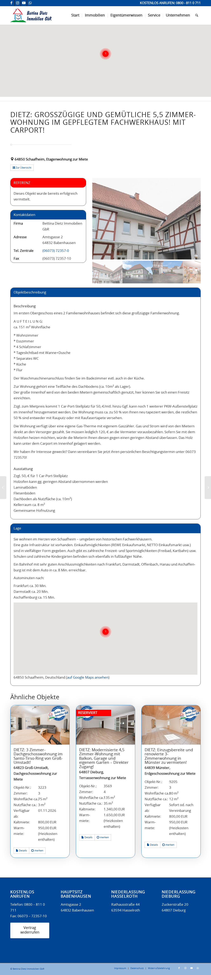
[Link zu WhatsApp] (30, 3)
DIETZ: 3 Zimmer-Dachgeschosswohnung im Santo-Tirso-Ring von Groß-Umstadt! (38, 756)
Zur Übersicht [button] (23, 167)
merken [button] (38, 850)
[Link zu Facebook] (11, 3)
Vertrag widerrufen (29, 930)
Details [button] (22, 850)
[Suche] (197, 15)
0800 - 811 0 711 (188, 3)
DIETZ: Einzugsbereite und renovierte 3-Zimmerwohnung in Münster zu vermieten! (169, 756)
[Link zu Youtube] (24, 3)
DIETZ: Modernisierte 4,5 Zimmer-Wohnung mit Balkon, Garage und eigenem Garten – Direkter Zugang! (104, 758)
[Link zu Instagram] (18, 3)
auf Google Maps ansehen (87, 677)
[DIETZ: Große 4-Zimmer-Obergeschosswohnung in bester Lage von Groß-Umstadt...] (3, 487)
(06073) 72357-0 (55, 250)
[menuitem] (75, 15)
